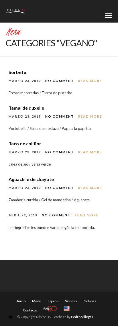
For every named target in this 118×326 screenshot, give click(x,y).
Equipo (53, 301)
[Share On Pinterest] (28, 303)
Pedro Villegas (82, 317)
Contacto (30, 310)
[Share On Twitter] (19, 303)
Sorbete (17, 72)
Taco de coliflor (25, 143)
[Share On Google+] (37, 303)
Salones (71, 301)
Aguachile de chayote (31, 179)
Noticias (90, 301)
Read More (90, 80)
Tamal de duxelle (26, 107)
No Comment (59, 80)
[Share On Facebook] (11, 303)
